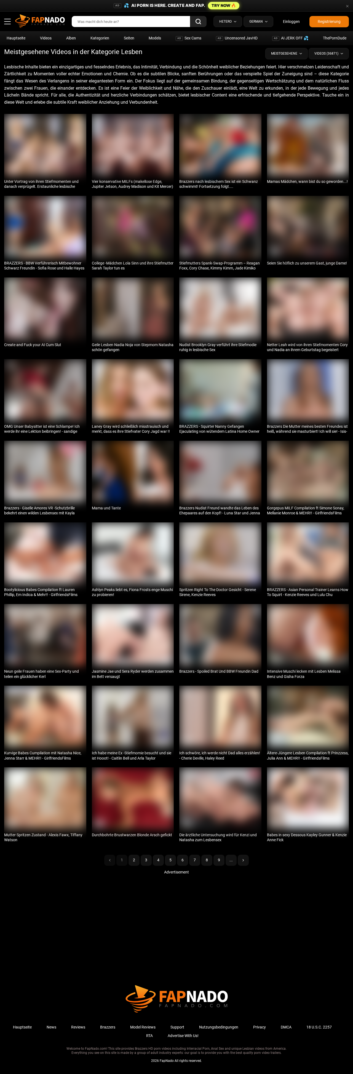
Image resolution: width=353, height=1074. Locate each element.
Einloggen (291, 21)
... (231, 860)
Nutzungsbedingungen (218, 1027)
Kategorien (99, 38)
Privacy (259, 1027)
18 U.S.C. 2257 (319, 1027)
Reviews (78, 1027)
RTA (149, 1035)
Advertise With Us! (183, 1035)
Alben (71, 38)
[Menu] (7, 21)
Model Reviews (143, 1027)
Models (155, 38)
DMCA (286, 1027)
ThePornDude (334, 38)
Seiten (129, 38)
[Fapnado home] (177, 1012)
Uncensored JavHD (238, 38)
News (51, 1027)
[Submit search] (198, 21)
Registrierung (329, 21)
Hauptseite (16, 38)
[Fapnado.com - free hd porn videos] (40, 21)
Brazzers (107, 1027)
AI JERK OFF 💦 (291, 38)
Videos (46, 38)
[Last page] (243, 860)
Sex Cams (189, 38)
